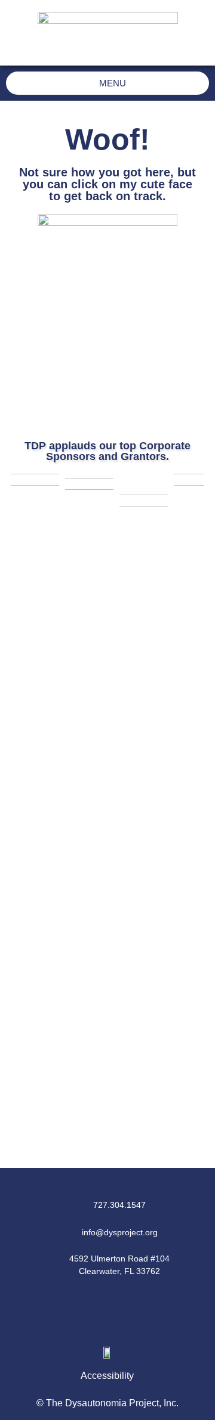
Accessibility (107, 1376)
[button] (107, 1308)
